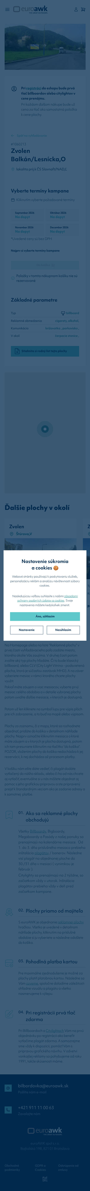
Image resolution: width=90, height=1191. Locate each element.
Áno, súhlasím (45, 616)
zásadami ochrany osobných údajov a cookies (47, 598)
